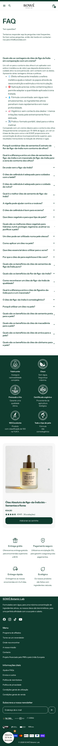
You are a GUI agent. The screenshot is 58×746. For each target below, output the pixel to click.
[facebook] (4, 619)
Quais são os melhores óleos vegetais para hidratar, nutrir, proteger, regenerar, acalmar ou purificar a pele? (26, 227)
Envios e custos (9, 675)
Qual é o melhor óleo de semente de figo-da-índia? (25, 195)
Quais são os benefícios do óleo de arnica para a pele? (27, 334)
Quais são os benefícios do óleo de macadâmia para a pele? (26, 324)
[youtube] (20, 619)
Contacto (7, 652)
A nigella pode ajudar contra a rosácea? (22, 203)
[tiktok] (15, 619)
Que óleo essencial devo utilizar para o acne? (25, 250)
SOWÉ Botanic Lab (32, 742)
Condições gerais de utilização (15, 689)
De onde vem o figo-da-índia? (18, 167)
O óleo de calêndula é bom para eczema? (23, 210)
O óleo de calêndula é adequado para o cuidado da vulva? (27, 185)
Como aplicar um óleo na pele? (18, 243)
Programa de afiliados (12, 633)
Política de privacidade (12, 685)
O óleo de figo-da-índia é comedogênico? (24, 299)
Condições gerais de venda (14, 694)
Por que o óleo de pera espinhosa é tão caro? (25, 257)
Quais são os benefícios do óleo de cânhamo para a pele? (28, 343)
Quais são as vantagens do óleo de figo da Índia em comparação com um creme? (26, 59)
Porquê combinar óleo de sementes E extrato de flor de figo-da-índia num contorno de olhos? (27, 147)
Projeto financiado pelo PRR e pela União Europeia (24, 657)
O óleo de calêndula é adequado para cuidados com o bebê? (26, 175)
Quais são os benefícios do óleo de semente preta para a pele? (28, 315)
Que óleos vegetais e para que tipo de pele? (24, 217)
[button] (8, 737)
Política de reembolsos (12, 680)
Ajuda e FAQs (8, 670)
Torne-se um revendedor (13, 637)
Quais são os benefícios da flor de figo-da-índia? (27, 273)
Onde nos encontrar (11, 642)
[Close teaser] (14, 731)
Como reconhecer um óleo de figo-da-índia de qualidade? (26, 282)
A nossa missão (9, 647)
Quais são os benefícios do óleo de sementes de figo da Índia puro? (27, 265)
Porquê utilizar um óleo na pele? (19, 306)
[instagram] (9, 619)
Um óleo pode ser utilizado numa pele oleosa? (26, 236)
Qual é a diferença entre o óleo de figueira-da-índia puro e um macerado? (26, 291)
